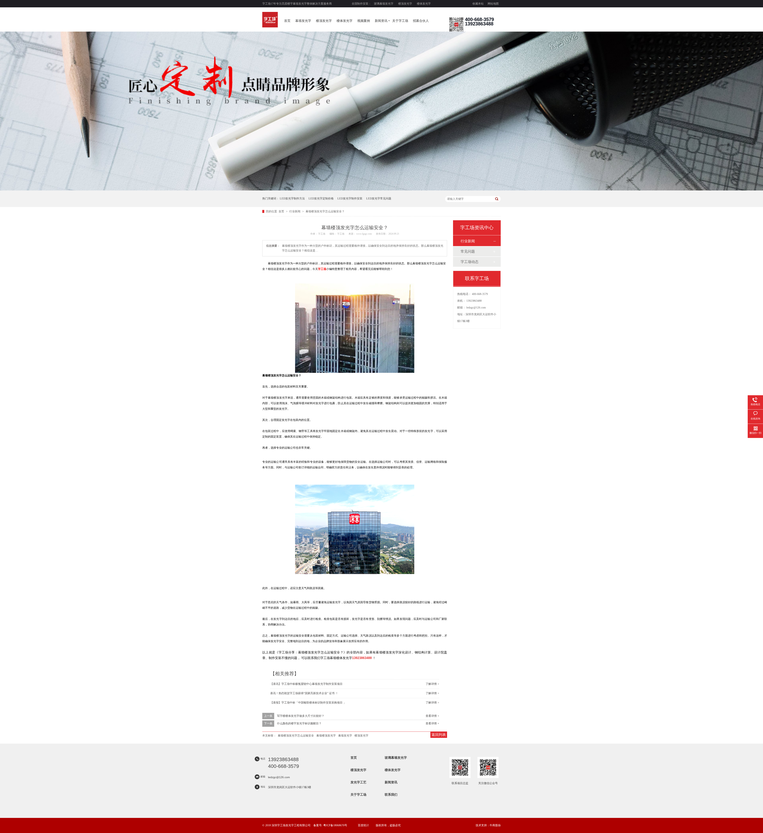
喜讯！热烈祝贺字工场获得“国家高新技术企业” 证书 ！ (304, 693)
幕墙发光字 (303, 20)
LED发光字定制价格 (321, 198)
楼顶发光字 (405, 3)
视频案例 (363, 20)
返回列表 (439, 735)
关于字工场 (400, 20)
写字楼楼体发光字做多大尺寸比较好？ (300, 715)
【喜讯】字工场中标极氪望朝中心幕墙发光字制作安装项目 (306, 683)
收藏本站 (478, 3)
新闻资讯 (381, 20)
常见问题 (468, 251)
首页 (287, 20)
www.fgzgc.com (364, 233)
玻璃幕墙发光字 (383, 3)
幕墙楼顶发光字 (326, 735)
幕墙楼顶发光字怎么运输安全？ (325, 211)
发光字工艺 (358, 782)
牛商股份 (495, 825)
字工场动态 (469, 262)
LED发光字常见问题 (378, 198)
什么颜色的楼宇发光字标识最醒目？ (299, 723)
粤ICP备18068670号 (335, 825)
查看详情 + (432, 715)
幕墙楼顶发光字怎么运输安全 (296, 735)
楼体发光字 (424, 3)
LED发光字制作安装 (349, 198)
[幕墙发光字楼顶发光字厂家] (456, 30)
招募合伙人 (421, 20)
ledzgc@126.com (476, 307)
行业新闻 (295, 211)
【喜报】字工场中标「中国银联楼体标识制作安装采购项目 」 (308, 702)
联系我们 (391, 794)
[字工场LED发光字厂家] (270, 19)
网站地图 (493, 3)
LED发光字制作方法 (292, 198)
